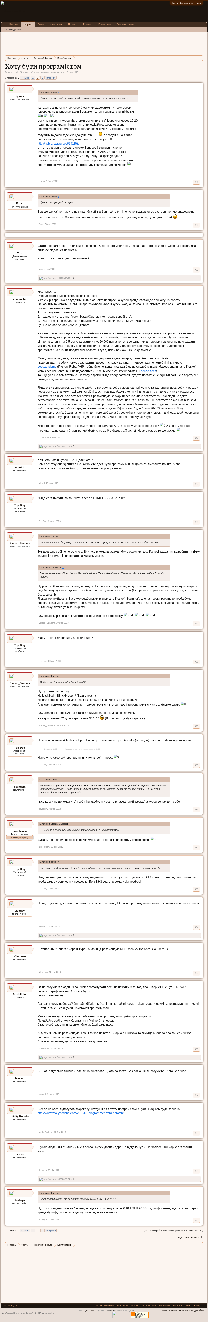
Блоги (41, 24)
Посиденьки (104, 24)
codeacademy (47, 366)
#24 (196, 438)
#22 (196, 225)
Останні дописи (13, 29)
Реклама (87, 24)
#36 (196, 1049)
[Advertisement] (79, 43)
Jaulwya (20, 1200)
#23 (196, 270)
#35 (196, 973)
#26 (196, 522)
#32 (196, 847)
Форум (27, 24)
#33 (196, 889)
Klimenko (20, 956)
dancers (20, 1154)
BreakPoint (20, 994)
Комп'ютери (26, 72)
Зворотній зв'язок (161, 1305)
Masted (19, 1078)
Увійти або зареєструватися (186, 3)
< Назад (25, 78)
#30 (196, 765)
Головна (13, 24)
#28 (196, 662)
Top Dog (19, 505)
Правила (72, 24)
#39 (196, 1171)
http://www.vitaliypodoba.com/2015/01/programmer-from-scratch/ (81, 1113)
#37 (196, 1095)
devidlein (20, 786)
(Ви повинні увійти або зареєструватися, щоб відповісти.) (173, 1230)
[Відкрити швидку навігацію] (200, 58)
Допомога (177, 1305)
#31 (196, 809)
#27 (196, 623)
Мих (41, 269)
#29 (196, 726)
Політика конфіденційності (192, 1310)
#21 (196, 182)
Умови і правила (168, 1310)
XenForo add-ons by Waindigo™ (18, 1313)
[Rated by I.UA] (121, 1317)
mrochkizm (20, 831)
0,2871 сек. (89, 1310)
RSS (203, 1305)
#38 (196, 1133)
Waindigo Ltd (48, 1313)
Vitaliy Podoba (20, 1116)
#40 (196, 1220)
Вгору (197, 1305)
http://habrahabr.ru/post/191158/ (58, 143)
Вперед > (51, 78)
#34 (196, 927)
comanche (19, 299)
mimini (19, 467)
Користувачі (56, 24)
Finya (19, 203)
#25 (196, 484)
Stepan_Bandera (20, 543)
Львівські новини (125, 24)
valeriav (20, 910)
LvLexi (63, 72)
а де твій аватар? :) (190, 1237)
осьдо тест (148, 371)
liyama (20, 96)
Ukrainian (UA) (10, 1305)
